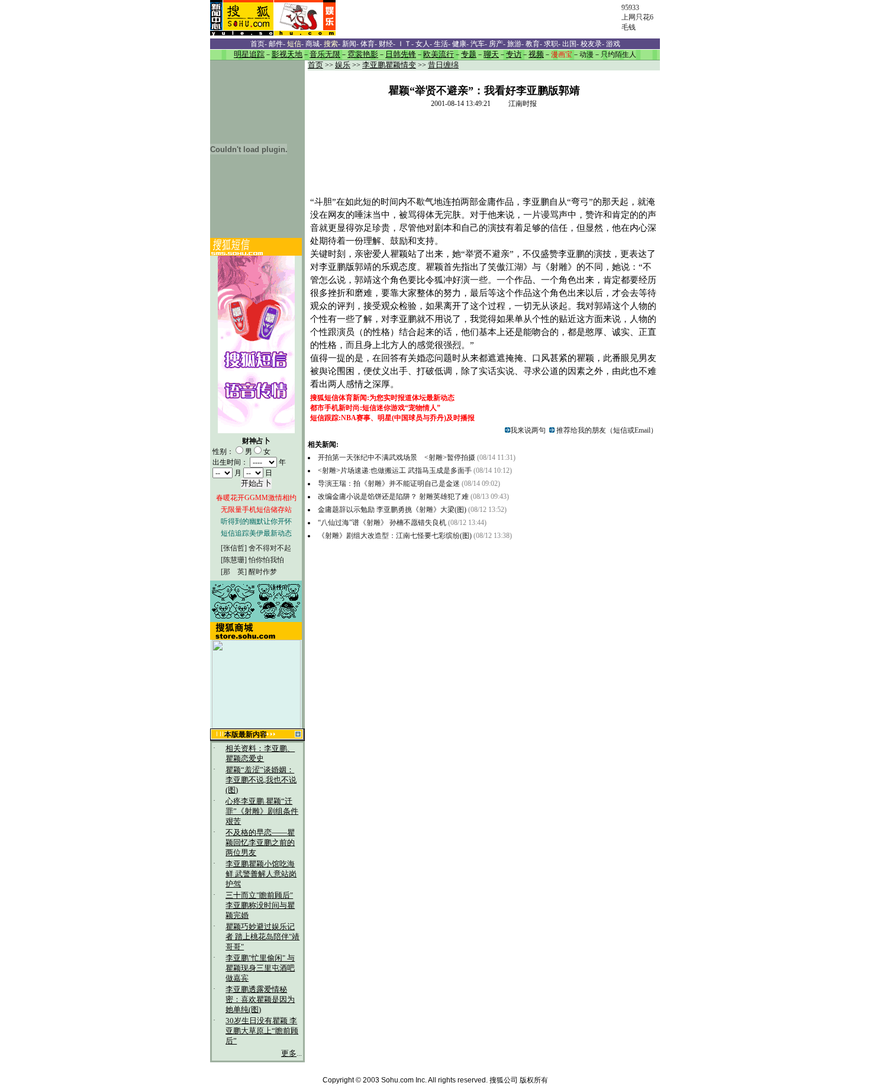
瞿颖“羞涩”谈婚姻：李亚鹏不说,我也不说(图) (261, 780)
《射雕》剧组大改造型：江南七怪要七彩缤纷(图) (395, 535)
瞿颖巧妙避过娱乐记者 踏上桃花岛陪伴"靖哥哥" (262, 937)
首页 (315, 65)
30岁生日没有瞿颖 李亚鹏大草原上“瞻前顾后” (261, 1031)
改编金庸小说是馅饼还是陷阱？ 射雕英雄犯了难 (394, 496)
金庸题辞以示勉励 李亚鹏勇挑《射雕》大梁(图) (392, 509)
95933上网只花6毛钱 (637, 17)
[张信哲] (234, 548)
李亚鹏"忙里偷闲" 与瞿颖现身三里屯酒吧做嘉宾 (260, 968)
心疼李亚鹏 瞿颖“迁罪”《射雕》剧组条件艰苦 (261, 811)
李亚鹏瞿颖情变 (389, 65)
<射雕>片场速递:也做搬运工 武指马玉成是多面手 (395, 470)
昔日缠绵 (443, 65)
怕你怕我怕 (266, 560)
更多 (289, 1053)
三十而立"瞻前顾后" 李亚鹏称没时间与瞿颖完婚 (260, 905)
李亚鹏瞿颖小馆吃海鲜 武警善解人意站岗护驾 (261, 874)
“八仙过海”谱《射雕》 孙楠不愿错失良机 (382, 522)
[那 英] (234, 572)
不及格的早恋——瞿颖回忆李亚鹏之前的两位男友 (260, 843)
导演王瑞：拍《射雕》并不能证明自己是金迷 (389, 483)
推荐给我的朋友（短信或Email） (606, 430)
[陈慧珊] (234, 560)
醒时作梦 (263, 572)
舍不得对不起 (270, 548)
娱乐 (342, 65)
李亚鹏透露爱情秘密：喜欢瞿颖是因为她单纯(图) (260, 999)
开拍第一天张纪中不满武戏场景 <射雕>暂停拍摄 (396, 457)
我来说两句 (528, 430)
